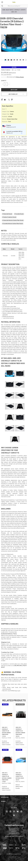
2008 (23, 254)
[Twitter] (9, 100)
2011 (20, 257)
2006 (23, 252)
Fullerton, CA (9, 133)
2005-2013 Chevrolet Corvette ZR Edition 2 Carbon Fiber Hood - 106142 (20, 732)
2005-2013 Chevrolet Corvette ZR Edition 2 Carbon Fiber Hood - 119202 (6, 777)
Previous (2, 59)
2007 (20, 254)
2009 (20, 255)
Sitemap (14, 856)
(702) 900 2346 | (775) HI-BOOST (14, 836)
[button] (19, 77)
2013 (20, 259)
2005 (20, 252)
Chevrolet (5, 255)
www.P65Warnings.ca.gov (14, 690)
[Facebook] (2, 100)
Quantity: (3, 80)
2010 (23, 255)
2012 (23, 257)
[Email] (5, 100)
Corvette (13, 255)
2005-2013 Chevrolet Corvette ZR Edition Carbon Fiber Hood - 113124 (6, 732)
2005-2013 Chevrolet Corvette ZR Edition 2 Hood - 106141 (20, 776)
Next (25, 59)
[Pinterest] (12, 100)
